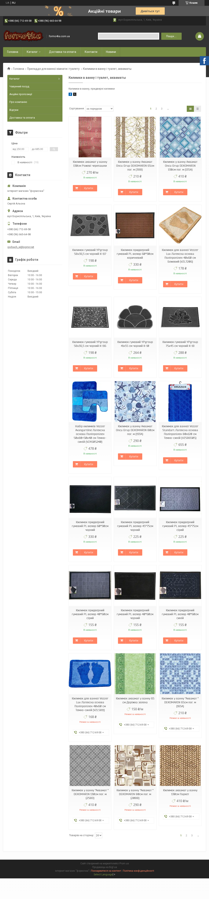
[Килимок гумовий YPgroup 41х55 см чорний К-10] (135, 317)
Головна (12, 51)
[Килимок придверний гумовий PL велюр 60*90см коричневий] (135, 225)
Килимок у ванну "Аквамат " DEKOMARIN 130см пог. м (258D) (90, 794)
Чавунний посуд (19, 86)
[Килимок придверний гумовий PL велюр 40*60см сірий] (90, 585)
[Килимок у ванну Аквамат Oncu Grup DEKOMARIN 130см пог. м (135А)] (180, 137)
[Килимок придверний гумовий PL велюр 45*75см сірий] (180, 497)
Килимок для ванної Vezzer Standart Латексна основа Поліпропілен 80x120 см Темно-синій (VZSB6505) (180, 432)
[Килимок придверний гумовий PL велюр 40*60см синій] (180, 585)
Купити (88, 188)
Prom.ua (124, 863)
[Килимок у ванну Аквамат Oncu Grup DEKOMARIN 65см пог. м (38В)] (135, 137)
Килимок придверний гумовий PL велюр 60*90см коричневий (135, 253)
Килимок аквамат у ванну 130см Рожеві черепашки (90, 163)
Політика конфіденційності (138, 870)
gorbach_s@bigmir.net (20, 247)
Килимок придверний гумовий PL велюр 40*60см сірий (90, 614)
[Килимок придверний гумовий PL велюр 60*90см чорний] (90, 497)
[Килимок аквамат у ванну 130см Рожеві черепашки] (90, 137)
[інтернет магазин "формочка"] (23, 36)
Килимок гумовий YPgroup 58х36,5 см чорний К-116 (90, 343)
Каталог (32, 51)
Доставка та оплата (62, 51)
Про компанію (18, 101)
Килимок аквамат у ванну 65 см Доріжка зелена (135, 700)
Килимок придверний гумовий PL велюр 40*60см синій (180, 614)
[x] (74, 95)
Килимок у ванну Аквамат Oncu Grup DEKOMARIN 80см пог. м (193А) (135, 430)
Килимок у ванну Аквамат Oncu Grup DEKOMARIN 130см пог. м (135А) (180, 165)
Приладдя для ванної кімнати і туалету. (53, 68)
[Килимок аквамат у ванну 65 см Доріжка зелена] (135, 673)
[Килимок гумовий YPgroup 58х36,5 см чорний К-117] (90, 225)
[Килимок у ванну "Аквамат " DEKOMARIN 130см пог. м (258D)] (90, 765)
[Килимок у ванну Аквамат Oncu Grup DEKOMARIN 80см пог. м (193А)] (135, 401)
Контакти (91, 51)
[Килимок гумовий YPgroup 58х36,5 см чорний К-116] (90, 317)
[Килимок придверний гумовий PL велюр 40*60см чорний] (135, 585)
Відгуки (13, 109)
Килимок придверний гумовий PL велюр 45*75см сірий (180, 526)
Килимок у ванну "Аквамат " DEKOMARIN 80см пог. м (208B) (135, 794)
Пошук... (171, 36)
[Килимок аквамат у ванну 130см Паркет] (180, 765)
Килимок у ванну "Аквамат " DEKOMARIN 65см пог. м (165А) (180, 702)
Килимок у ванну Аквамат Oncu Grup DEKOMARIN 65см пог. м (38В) (135, 165)
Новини (111, 51)
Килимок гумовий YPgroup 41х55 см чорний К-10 (135, 343)
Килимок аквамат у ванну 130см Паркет (180, 792)
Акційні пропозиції (20, 94)
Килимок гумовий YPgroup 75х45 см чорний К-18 (180, 343)
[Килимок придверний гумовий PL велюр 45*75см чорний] (135, 497)
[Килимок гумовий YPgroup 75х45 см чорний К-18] (180, 317)
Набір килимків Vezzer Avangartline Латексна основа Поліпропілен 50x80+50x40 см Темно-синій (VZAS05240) (90, 434)
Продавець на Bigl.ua (104, 867)
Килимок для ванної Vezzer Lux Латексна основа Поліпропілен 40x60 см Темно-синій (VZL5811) (90, 704)
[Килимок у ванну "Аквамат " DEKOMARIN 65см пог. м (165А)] (180, 673)
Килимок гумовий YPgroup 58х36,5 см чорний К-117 (90, 251)
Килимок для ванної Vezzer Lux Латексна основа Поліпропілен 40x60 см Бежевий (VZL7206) (180, 255)
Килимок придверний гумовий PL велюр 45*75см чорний (135, 526)
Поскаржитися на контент (106, 870)
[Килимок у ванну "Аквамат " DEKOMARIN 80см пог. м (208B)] (135, 765)
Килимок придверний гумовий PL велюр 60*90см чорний (90, 526)
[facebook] (70, 95)
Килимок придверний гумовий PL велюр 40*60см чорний (135, 614)
